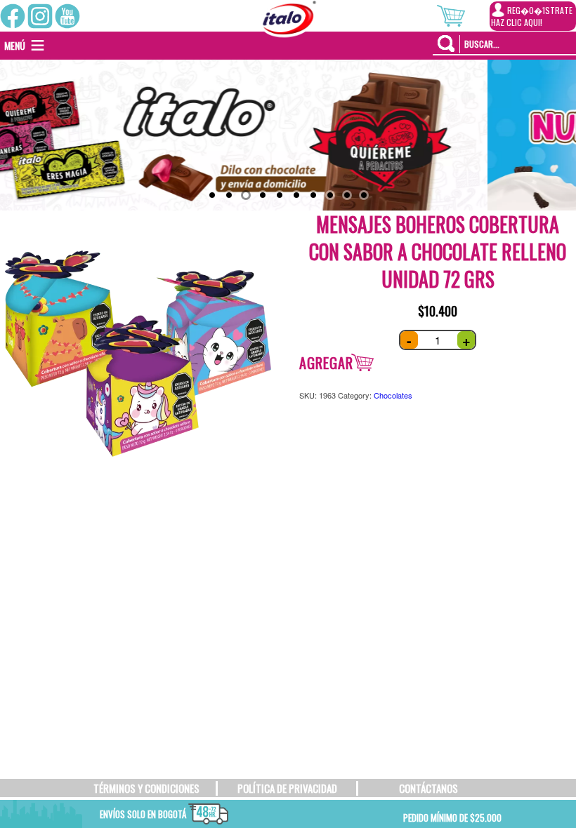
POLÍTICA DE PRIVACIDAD (287, 788)
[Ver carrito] (463, 14)
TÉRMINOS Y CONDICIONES (146, 788)
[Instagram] (40, 16)
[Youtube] (67, 16)
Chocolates (393, 395)
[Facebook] (12, 16)
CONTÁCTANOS (428, 788)
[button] (14, 46)
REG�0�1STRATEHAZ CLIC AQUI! (531, 16)
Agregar (326, 362)
